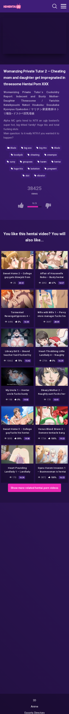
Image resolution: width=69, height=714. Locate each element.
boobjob (18, 154)
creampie (52, 154)
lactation (35, 168)
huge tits (18, 168)
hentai (57, 161)
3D (34, 700)
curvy (12, 161)
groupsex (27, 161)
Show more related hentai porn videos (34, 487)
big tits (43, 148)
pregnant (52, 168)
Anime (34, 706)
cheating (34, 154)
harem (43, 161)
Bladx (13, 148)
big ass (27, 148)
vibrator (41, 175)
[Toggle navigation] (63, 6)
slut (27, 175)
